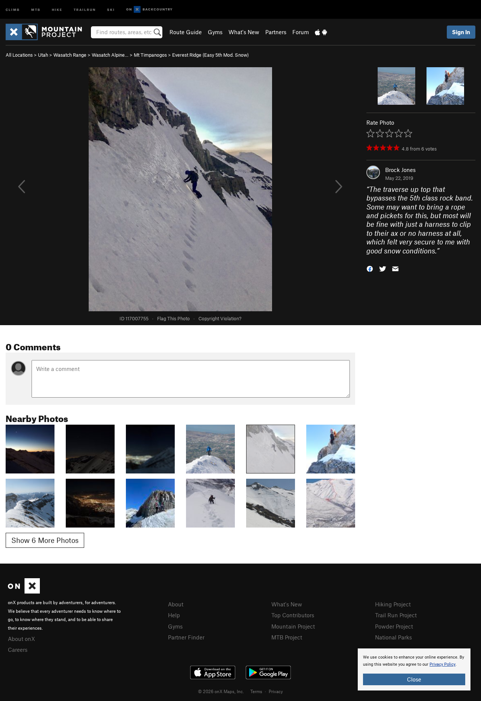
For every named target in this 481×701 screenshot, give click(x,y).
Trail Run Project (396, 615)
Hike (57, 9)
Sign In (461, 32)
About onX (21, 638)
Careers (17, 649)
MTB (36, 9)
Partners (275, 32)
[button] (369, 268)
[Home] (47, 32)
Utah (43, 55)
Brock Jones (400, 169)
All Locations (19, 55)
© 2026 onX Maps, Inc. (221, 691)
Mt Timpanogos (150, 55)
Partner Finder (186, 637)
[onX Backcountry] (149, 9)
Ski (111, 9)
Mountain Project (293, 626)
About (175, 604)
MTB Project (286, 637)
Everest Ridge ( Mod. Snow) (210, 55)
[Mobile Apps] (321, 32)
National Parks (393, 637)
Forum (300, 32)
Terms (256, 691)
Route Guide (185, 32)
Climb (13, 9)
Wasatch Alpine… (110, 55)
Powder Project (394, 626)
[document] (414, 669)
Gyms (215, 32)
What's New (243, 32)
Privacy (276, 691)
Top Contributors (292, 615)
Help (174, 615)
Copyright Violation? (219, 318)
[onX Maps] (24, 591)
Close (414, 679)
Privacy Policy (442, 664)
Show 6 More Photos (45, 540)
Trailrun (85, 9)
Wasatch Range (69, 55)
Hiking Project (393, 604)
